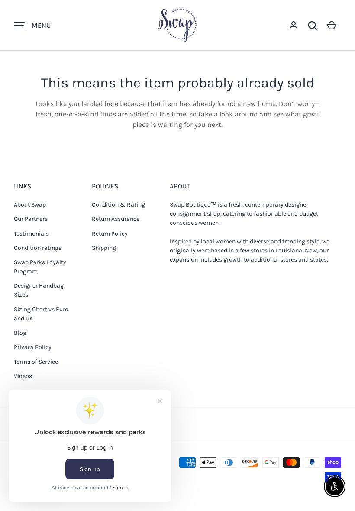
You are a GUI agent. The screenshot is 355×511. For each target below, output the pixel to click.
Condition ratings (37, 248)
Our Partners (31, 219)
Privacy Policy (33, 347)
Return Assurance (115, 219)
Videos (23, 376)
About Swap (30, 204)
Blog (20, 332)
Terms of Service (36, 361)
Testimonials (31, 233)
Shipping (104, 248)
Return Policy (110, 233)
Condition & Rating (118, 204)
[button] (312, 25)
